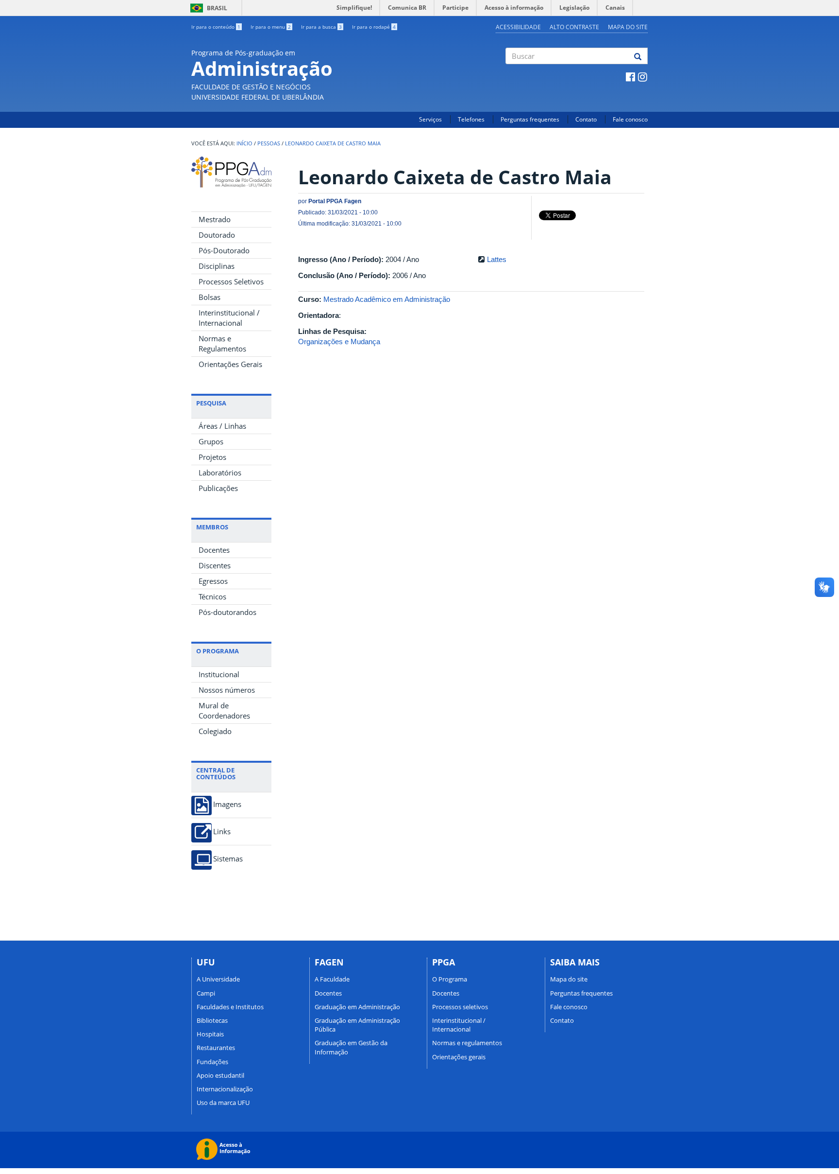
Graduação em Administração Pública (357, 1025)
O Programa (449, 979)
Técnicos (212, 596)
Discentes (215, 565)
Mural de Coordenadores (224, 710)
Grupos (211, 441)
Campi (206, 993)
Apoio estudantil (220, 1075)
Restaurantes (216, 1047)
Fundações (212, 1061)
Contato (586, 119)
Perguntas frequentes (530, 119)
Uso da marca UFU (223, 1102)
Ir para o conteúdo (215, 26)
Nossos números (227, 690)
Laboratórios (220, 472)
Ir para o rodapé (374, 26)
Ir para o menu (271, 26)
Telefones (471, 119)
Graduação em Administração (357, 1006)
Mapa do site (628, 27)
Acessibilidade (518, 27)
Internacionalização (225, 1089)
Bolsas (209, 297)
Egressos (213, 581)
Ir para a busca (321, 26)
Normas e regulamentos (467, 1042)
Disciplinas (217, 266)
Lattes (496, 259)
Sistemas (228, 858)
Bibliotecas (212, 1020)
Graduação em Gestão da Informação (351, 1047)
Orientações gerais (459, 1056)
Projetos (212, 457)
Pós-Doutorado (224, 250)
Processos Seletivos (231, 281)
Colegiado (215, 731)
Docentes (214, 550)
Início (244, 143)
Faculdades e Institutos (230, 1006)
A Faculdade (332, 979)
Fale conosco (630, 119)
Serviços (430, 119)
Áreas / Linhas (222, 426)
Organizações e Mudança (339, 341)
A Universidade (218, 979)
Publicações (218, 488)
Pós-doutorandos (227, 612)
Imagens (227, 804)
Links (222, 831)
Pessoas (268, 143)
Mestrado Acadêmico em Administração (386, 299)
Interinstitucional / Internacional (229, 318)
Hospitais (210, 1034)
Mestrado (215, 219)
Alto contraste (574, 27)
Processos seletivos (460, 1006)
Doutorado (217, 235)
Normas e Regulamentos (222, 343)
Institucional (219, 674)
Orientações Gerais (230, 364)
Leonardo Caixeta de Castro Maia (333, 143)
